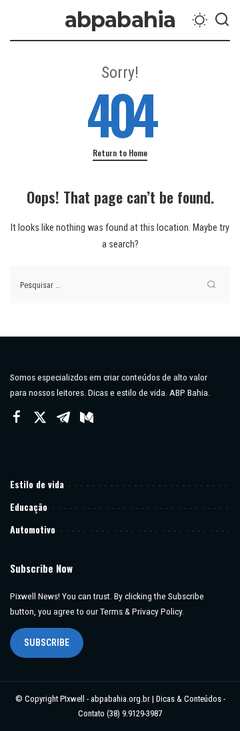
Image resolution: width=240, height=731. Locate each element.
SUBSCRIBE (46, 642)
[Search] (222, 20)
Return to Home (120, 153)
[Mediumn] (86, 418)
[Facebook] (16, 418)
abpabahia (120, 19)
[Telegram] (63, 418)
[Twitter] (40, 418)
